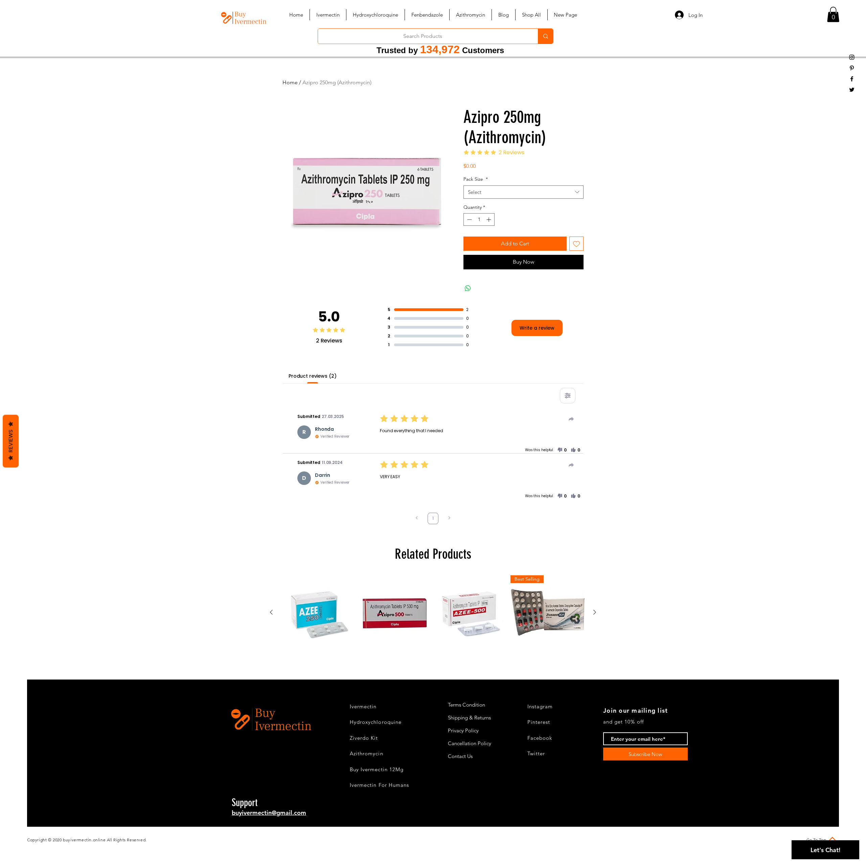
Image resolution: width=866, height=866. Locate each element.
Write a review (537, 328)
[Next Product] (595, 612)
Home (290, 82)
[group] (433, 612)
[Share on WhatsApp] (468, 288)
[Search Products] (545, 36)
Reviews (11, 440)
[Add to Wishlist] (576, 244)
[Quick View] (318, 612)
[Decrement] (468, 219)
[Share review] (571, 419)
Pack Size (475, 179)
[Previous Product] (271, 612)
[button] (833, 14)
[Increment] (489, 219)
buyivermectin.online (84, 839)
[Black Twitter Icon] (851, 89)
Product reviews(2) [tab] (312, 376)
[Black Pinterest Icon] (851, 68)
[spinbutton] (479, 219)
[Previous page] (416, 518)
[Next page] (449, 518)
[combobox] (523, 192)
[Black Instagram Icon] (851, 57)
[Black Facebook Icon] (851, 78)
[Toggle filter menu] (567, 395)
